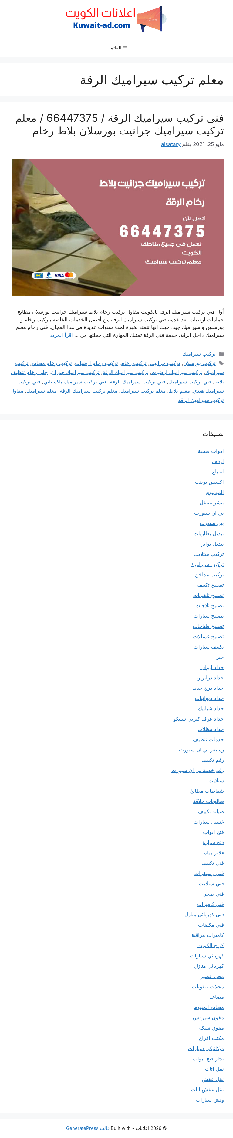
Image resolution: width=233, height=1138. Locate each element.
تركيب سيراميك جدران (75, 372)
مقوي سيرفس (208, 1017)
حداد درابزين (210, 678)
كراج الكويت (210, 945)
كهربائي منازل (209, 966)
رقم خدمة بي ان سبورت (197, 770)
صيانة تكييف (211, 811)
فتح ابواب (213, 832)
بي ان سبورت (209, 513)
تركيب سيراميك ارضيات (176, 372)
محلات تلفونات (208, 987)
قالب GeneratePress (88, 1128)
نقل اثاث (214, 1069)
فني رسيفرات (209, 873)
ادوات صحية (211, 451)
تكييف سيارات (209, 647)
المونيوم (215, 492)
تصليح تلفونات (208, 595)
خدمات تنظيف (208, 739)
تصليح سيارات (209, 616)
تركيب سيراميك (199, 354)
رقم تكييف (212, 760)
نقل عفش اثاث (207, 1090)
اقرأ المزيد (61, 335)
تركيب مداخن (209, 575)
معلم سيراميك (41, 391)
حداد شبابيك (211, 708)
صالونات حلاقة (208, 801)
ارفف (218, 461)
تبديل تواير (212, 544)
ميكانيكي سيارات (206, 1048)
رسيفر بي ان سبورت (201, 750)
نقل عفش (213, 1079)
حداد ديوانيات (209, 698)
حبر (220, 657)
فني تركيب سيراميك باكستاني (75, 382)
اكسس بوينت (209, 482)
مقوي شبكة (211, 1028)
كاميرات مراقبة (207, 935)
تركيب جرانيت (165, 363)
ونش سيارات (210, 1100)
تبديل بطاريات (209, 533)
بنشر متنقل (212, 502)
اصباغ (218, 472)
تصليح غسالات (208, 636)
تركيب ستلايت (209, 554)
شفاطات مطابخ (207, 791)
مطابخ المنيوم (209, 1007)
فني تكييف (212, 863)
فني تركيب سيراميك (189, 382)
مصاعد (216, 997)
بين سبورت (212, 523)
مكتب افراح (211, 1038)
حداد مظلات (211, 729)
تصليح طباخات (208, 626)
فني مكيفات (211, 925)
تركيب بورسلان (199, 363)
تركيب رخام (134, 363)
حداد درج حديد (208, 688)
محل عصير (212, 976)
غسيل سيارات (209, 822)
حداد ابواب (212, 667)
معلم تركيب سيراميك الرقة (88, 391)
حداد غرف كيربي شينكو (198, 719)
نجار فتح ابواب (208, 1059)
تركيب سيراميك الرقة (125, 372)
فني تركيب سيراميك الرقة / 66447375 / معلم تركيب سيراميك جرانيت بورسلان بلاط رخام (119, 124)
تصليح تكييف (210, 585)
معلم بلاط (179, 391)
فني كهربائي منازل (204, 914)
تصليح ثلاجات (209, 605)
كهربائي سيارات (207, 956)
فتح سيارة (213, 842)
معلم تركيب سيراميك (143, 391)
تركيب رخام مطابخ (52, 363)
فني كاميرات (210, 904)
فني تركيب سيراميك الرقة (137, 382)
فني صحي (213, 894)
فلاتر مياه (214, 853)
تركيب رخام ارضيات (96, 363)
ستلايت (216, 781)
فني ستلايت (211, 884)
